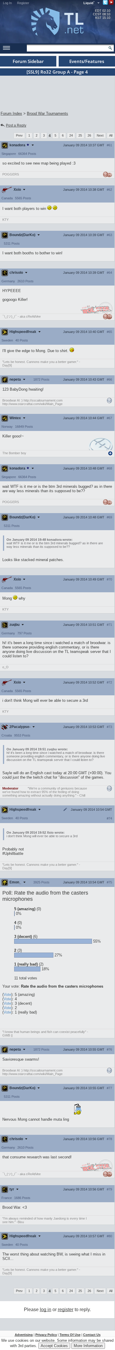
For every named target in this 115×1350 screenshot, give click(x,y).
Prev (19, 135)
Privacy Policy (46, 1334)
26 (89, 135)
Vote (7, 994)
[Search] (110, 48)
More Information (88, 1346)
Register (23, 3)
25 (80, 135)
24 (71, 135)
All (110, 135)
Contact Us (92, 1334)
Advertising (24, 1334)
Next (100, 135)
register (65, 1309)
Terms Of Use (70, 1334)
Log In (7, 3)
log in (45, 1309)
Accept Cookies (54, 1346)
